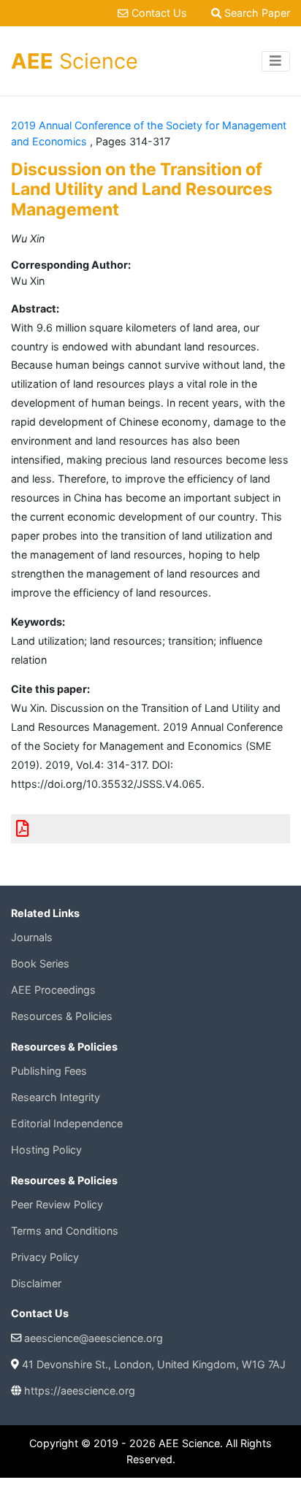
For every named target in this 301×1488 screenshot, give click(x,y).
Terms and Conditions (64, 1230)
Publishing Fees (49, 1071)
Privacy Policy (45, 1257)
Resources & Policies (62, 1016)
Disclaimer (36, 1283)
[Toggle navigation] (276, 61)
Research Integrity (55, 1097)
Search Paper (255, 13)
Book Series (40, 963)
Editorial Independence (67, 1123)
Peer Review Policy (57, 1204)
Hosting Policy (46, 1149)
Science (74, 61)
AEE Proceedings (53, 989)
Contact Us (159, 13)
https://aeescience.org (79, 1390)
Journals (32, 937)
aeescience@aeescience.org (93, 1338)
